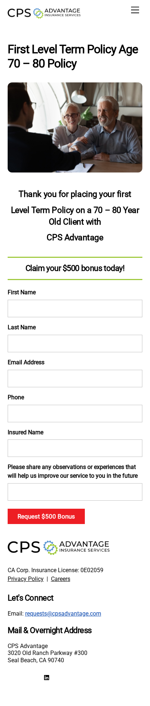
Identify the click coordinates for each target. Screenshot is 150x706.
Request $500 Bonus (46, 516)
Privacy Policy (26, 578)
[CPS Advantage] (44, 16)
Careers (60, 578)
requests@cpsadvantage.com (63, 613)
